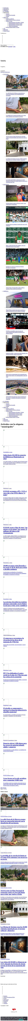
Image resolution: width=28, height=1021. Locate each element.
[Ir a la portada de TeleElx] (9, 52)
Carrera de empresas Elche (9, 997)
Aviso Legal (5, 999)
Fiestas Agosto (6, 31)
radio (14, 46)
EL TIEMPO (6, 11)
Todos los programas (13, 26)
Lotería (7, 16)
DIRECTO (5, 17)
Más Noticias (3, 787)
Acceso (4, 998)
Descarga (5, 72)
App (4, 28)
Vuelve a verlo (9, 21)
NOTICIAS (5, 7)
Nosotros (5, 996)
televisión (10, 46)
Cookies (5, 1002)
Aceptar (20, 1019)
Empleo (7, 14)
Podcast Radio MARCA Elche (12, 27)
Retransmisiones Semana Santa (15, 24)
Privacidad (5, 1000)
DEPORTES (6, 9)
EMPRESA (5, 10)
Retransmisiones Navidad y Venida (16, 22)
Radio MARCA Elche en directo (13, 20)
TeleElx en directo (10, 18)
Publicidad (5, 29)
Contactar (5, 1003)
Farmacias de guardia (10, 15)
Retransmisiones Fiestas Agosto (15, 23)
